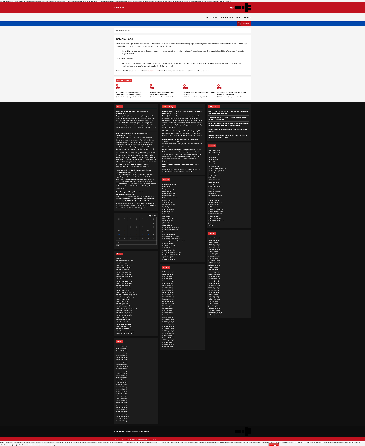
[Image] (117, 85)
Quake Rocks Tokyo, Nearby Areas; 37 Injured (131, 153)
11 (124, 231)
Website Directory (227, 17)
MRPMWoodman (121, 97)
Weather (247, 17)
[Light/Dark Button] (232, 8)
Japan (238, 17)
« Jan (117, 246)
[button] (114, 23)
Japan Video (215, 107)
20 (136, 235)
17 (119, 235)
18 (124, 235)
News (120, 107)
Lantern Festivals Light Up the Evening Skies (176, 149)
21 (142, 235)
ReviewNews (143, 439)
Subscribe (246, 23)
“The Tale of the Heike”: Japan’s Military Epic (176, 131)
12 (130, 231)
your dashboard (153, 71)
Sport (118, 88)
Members (215, 17)
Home (207, 17)
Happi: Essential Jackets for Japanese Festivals (177, 164)
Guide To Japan (170, 107)
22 (148, 235)
